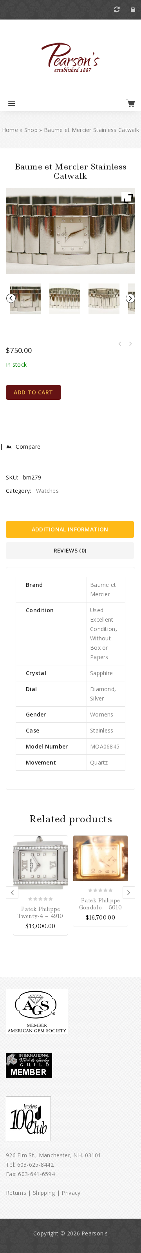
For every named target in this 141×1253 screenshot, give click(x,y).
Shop (31, 130)
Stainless (102, 730)
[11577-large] (25, 298)
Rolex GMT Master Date (120, 344)
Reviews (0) (70, 550)
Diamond (102, 689)
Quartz (99, 762)
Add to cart (33, 392)
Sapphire (101, 673)
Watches (47, 490)
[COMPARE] (61, 852)
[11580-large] (104, 298)
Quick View (61, 863)
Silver (97, 698)
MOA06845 (104, 746)
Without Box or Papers (100, 648)
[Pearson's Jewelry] (70, 58)
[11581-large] (64, 298)
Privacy (70, 1192)
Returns (16, 1192)
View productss (61, 841)
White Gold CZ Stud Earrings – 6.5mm (130, 344)
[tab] (70, 531)
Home (10, 130)
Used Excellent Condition (103, 619)
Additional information (70, 529)
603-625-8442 (35, 1164)
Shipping (44, 1192)
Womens (102, 714)
